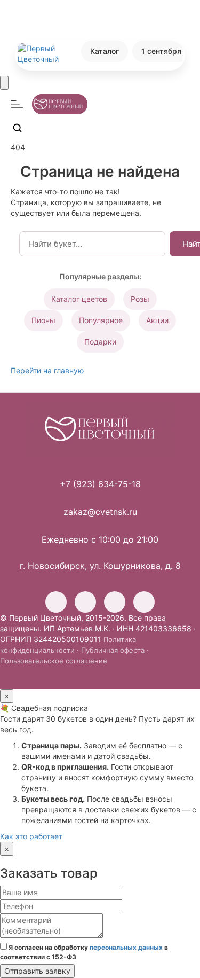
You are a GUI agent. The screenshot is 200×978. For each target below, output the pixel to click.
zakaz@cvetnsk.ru (100, 511)
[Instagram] (56, 602)
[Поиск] (17, 127)
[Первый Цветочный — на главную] (100, 429)
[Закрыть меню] (4, 83)
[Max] (144, 602)
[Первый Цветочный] (43, 54)
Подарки (100, 341)
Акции (157, 320)
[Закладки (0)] (42, 127)
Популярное (101, 320)
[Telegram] (114, 602)
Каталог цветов (79, 298)
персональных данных (126, 947)
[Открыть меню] (17, 104)
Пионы (43, 320)
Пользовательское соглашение (53, 660)
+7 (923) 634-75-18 (100, 484)
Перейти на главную (47, 370)
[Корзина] (68, 127)
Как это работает (31, 836)
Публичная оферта (113, 650)
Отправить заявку (37, 970)
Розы (140, 298)
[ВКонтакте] (85, 602)
